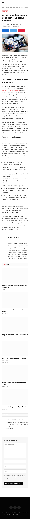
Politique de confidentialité (12, 512)
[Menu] (3, 2)
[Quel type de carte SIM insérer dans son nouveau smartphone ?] (15, 348)
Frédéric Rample (10, 24)
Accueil (3, 7)
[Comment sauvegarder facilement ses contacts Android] (15, 300)
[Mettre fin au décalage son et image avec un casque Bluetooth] (15, 43)
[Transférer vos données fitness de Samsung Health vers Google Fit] (15, 276)
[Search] (27, 2)
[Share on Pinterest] (21, 30)
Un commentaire (6, 26)
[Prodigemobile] (15, 2)
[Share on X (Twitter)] (13, 30)
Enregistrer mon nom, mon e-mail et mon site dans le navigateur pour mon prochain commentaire (15, 476)
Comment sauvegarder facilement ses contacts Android (13, 311)
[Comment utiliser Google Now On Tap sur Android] (15, 397)
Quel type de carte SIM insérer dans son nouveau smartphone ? (14, 359)
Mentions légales (24, 512)
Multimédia (15, 7)
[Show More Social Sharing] (27, 30)
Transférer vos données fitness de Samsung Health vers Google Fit (14, 286)
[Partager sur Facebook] (5, 30)
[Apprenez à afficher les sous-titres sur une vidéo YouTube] (15, 373)
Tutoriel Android (9, 7)
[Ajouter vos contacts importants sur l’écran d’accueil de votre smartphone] (15, 324)
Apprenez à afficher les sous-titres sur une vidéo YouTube (14, 383)
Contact (3, 512)
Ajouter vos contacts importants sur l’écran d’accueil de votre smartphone (15, 335)
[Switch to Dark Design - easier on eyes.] (25, 2)
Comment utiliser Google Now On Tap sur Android (14, 407)
